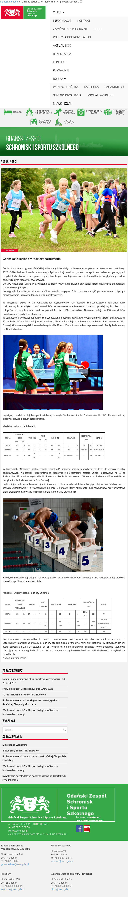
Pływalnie (61, 70)
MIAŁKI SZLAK (62, 103)
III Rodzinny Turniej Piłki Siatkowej (20, 750)
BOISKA (58, 78)
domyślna (50, 1)
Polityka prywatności (88, 817)
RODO (98, 29)
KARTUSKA (91, 87)
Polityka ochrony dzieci (72, 37)
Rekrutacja (62, 54)
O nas (57, 12)
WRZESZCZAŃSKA (65, 87)
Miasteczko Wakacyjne (15, 744)
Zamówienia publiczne (70, 29)
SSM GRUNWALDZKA (67, 95)
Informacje (62, 20)
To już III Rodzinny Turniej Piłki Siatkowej (24, 694)
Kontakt (83, 20)
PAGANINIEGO (114, 87)
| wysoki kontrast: (69, 1)
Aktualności (63, 45)
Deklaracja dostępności (89, 820)
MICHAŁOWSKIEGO (101, 95)
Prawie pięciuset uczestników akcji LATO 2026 (27, 688)
